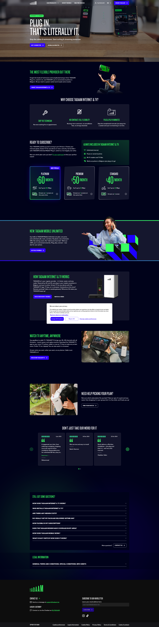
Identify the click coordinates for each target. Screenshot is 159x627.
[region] (79, 313)
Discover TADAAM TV (38, 358)
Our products (51, 3)
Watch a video (59, 296)
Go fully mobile (36, 250)
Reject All (72, 319)
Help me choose (79, 3)
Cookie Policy (85, 625)
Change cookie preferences (88, 319)
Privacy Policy (96, 625)
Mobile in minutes (53, 45)
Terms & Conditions (110, 625)
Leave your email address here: (92, 601)
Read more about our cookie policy (59, 315)
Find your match (88, 405)
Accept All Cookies (57, 319)
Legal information (73, 625)
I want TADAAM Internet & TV (40, 87)
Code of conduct (124, 625)
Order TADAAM (120, 3)
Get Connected (36, 45)
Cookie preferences (59, 625)
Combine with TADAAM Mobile (45, 208)
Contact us (118, 545)
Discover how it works (42, 296)
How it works (66, 3)
